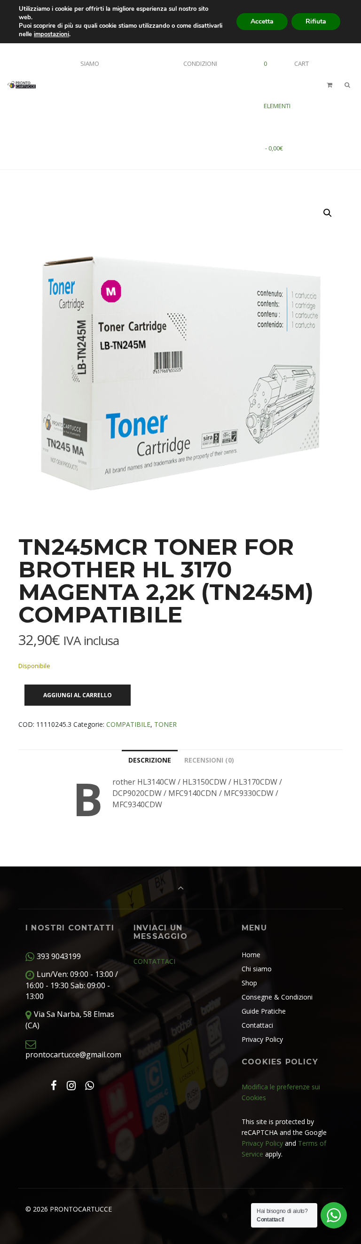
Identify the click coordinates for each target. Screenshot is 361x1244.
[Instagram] (71, 1085)
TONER (165, 724)
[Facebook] (54, 1085)
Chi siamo (257, 968)
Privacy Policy (262, 1039)
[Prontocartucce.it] (21, 84)
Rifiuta (316, 21)
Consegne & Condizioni (277, 996)
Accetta (262, 21)
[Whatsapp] (89, 1085)
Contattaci (257, 1025)
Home (251, 954)
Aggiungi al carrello (77, 695)
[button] (327, 213)
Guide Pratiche (264, 1011)
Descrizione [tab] (149, 760)
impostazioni (51, 34)
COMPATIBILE (128, 724)
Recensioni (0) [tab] (209, 760)
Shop (249, 982)
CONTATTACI (154, 961)
